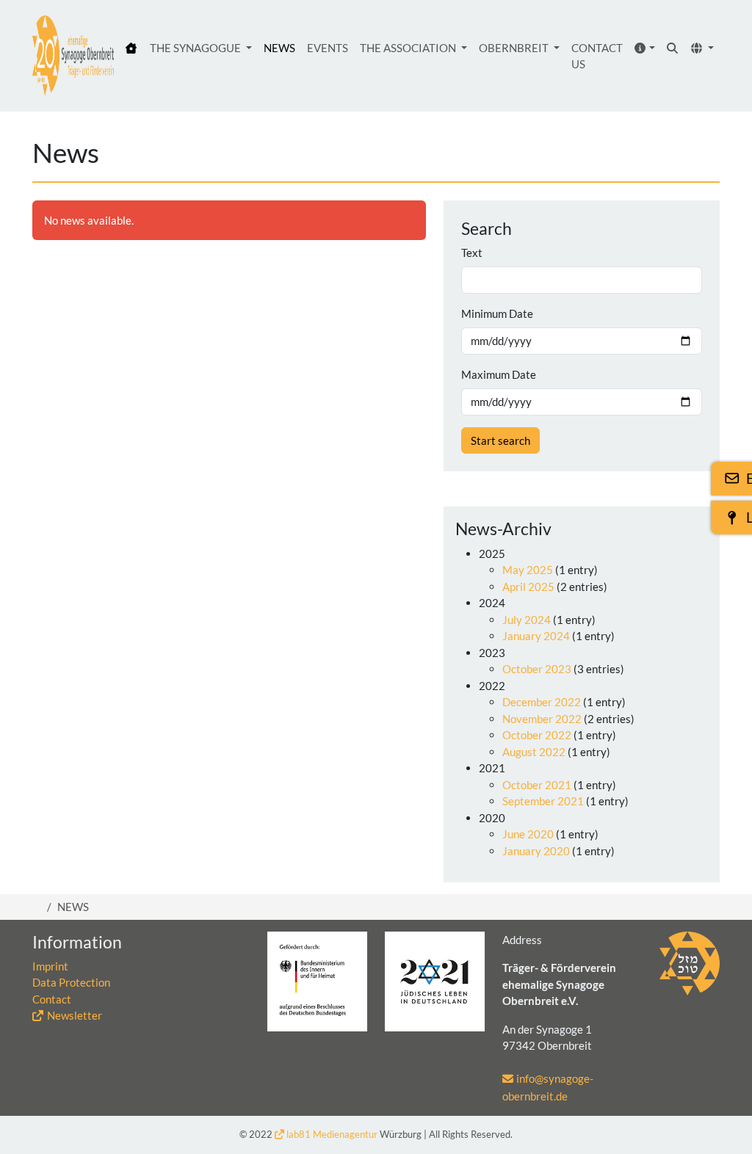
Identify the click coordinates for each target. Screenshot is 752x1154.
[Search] (673, 48)
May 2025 (527, 569)
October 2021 (536, 784)
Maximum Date (498, 374)
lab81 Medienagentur (331, 1134)
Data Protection (71, 982)
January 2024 (536, 635)
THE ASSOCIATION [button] (409, 47)
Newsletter (74, 1015)
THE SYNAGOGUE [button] (196, 47)
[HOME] (132, 48)
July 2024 (526, 619)
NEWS (279, 47)
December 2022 (541, 701)
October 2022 (536, 734)
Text (471, 252)
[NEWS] (73, 56)
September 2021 (543, 801)
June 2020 (528, 834)
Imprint (50, 966)
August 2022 (533, 751)
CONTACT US (597, 56)
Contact (51, 999)
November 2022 (542, 718)
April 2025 (528, 586)
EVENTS (327, 47)
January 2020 (536, 850)
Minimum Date (497, 313)
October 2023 (536, 668)
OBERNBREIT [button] (515, 47)
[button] (645, 48)
